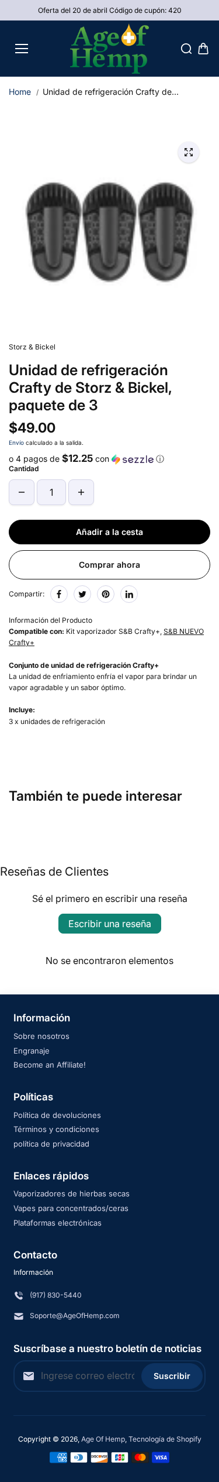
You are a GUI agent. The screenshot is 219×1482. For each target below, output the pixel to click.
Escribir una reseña (109, 923)
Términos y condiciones (56, 1129)
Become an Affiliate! (49, 1064)
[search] (186, 49)
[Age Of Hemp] (109, 48)
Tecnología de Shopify (164, 1439)
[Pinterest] (105, 594)
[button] (109, 459)
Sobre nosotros (41, 1036)
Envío (16, 442)
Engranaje (31, 1050)
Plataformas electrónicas (57, 1222)
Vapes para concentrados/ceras (70, 1208)
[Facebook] (59, 594)
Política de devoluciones (57, 1115)
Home (20, 92)
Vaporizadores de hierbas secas (71, 1193)
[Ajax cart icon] (203, 49)
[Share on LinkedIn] (129, 594)
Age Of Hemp (103, 1439)
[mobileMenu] (21, 48)
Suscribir (172, 1376)
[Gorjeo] (82, 594)
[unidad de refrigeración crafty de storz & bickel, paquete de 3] (188, 152)
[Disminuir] (21, 492)
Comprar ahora (109, 565)
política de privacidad (51, 1143)
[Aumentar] (81, 492)
